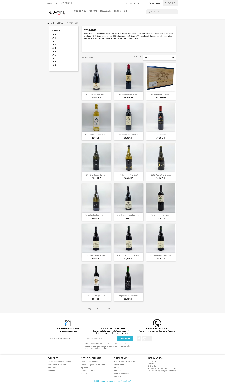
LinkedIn (149, 338)
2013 (54, 44)
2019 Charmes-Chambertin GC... (128, 215)
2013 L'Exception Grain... (161, 175)
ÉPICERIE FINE (120, 11)
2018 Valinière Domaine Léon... (161, 255)
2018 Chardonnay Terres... (96, 175)
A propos (84, 368)
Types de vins (79, 11)
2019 (54, 65)
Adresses (117, 370)
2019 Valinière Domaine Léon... (128, 255)
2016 (54, 55)
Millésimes (105, 11)
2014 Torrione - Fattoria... (161, 215)
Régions (93, 11)
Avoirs (116, 367)
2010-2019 (56, 30)
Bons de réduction (121, 373)
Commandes (119, 364)
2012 (54, 41)
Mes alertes (118, 377)
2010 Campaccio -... (161, 134)
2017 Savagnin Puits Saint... (128, 175)
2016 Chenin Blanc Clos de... (96, 215)
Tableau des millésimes (56, 365)
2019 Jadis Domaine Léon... (96, 255)
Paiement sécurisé (88, 371)
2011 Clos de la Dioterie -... (96, 94)
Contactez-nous (87, 374)
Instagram (144, 338)
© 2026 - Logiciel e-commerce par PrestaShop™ (113, 381)
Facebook (139, 338)
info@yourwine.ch (168, 370)
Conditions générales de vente (93, 365)
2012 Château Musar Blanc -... (96, 134)
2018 (54, 61)
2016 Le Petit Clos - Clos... (161, 94)
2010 (54, 34)
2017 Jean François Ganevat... (128, 296)
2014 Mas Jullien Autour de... (128, 134)
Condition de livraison (89, 362)
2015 (54, 51)
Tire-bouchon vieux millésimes (59, 362)
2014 (54, 48)
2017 (54, 58)
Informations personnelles (124, 361)
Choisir (159, 57)
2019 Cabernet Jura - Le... (96, 296)
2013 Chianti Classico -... (128, 94)
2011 (54, 38)
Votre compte (121, 358)
